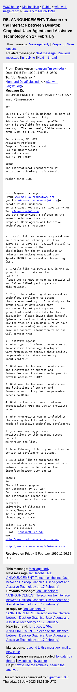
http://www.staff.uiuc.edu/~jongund (32, 539)
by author (40, 660)
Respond (58, 44)
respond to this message (43, 647)
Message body (39, 44)
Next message (46, 53)
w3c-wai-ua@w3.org (25, 211)
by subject (24, 660)
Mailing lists (30, 7)
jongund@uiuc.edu (30, 531)
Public (46, 7)
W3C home (11, 7)
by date (61, 656)
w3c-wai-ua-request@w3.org (34, 196)
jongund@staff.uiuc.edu (23, 81)
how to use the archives (31, 665)
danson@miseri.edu (50, 68)
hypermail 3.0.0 (57, 677)
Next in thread (47, 57)
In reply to (28, 57)
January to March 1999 (39, 11)
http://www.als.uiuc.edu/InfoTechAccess (36, 546)
